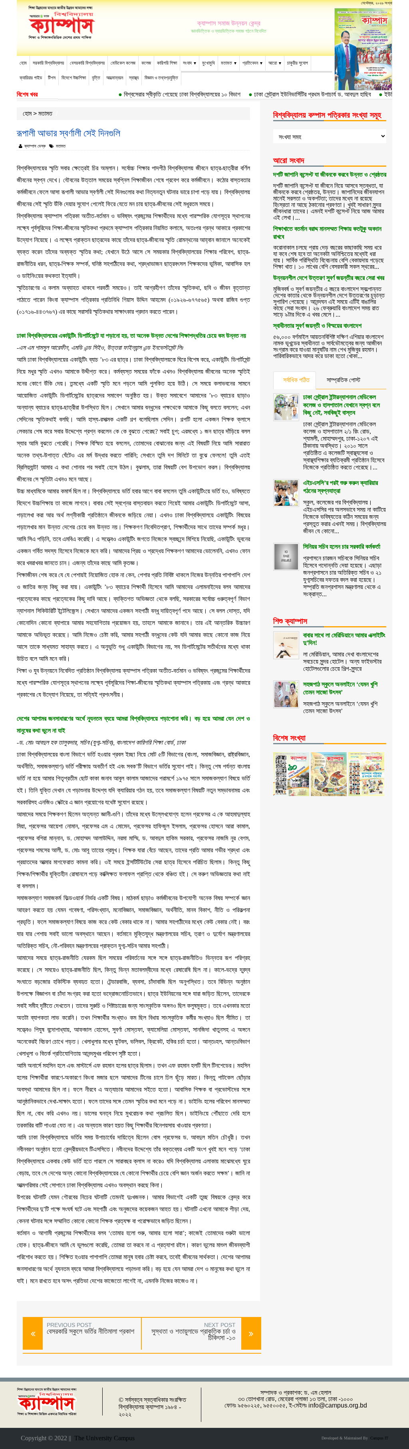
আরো (272, 63)
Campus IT (378, 1438)
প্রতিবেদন (250, 63)
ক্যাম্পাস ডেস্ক (35, 146)
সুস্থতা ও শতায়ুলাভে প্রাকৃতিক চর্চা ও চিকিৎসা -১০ (193, 1334)
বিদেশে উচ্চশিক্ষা (74, 78)
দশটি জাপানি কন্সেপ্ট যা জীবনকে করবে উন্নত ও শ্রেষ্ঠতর (329, 174)
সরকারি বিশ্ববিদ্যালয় (48, 63)
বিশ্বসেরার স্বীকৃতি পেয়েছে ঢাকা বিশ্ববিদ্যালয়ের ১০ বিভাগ (168, 94)
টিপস (52, 78)
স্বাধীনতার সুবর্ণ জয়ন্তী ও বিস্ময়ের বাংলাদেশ (317, 325)
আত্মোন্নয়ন (114, 78)
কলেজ (146, 63)
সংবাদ (187, 63)
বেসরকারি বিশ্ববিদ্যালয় (87, 63)
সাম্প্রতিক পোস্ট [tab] (343, 380)
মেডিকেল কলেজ (123, 63)
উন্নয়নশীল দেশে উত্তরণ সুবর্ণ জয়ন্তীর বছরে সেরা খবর (328, 277)
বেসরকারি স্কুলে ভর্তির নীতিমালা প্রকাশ (90, 1331)
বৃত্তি (96, 78)
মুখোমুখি (208, 63)
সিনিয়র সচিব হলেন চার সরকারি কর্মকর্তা (341, 546)
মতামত (226, 63)
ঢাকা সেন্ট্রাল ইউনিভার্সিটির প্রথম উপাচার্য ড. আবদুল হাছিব (299, 94)
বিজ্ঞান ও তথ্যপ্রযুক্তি (161, 78)
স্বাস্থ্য (134, 78)
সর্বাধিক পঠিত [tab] (296, 380)
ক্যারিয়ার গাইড (31, 78)
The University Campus (103, 1438)
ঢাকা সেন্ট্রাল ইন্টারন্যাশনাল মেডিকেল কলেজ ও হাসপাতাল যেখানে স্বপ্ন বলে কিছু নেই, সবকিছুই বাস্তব (341, 405)
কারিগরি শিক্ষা (167, 63)
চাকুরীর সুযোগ (297, 63)
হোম (23, 63)
